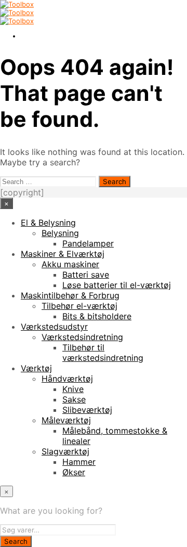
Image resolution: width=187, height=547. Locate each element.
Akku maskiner (70, 264)
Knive (73, 389)
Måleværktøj (66, 420)
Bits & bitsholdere (96, 316)
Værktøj (36, 368)
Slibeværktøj (87, 410)
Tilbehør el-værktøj (79, 306)
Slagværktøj (65, 451)
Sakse (74, 399)
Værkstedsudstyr (54, 326)
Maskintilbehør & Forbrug (70, 295)
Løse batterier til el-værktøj (116, 285)
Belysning (60, 233)
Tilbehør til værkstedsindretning (102, 352)
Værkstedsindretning (82, 337)
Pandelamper (88, 243)
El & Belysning (48, 222)
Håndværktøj (67, 378)
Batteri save (85, 274)
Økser (73, 472)
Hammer (79, 462)
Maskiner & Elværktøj (62, 254)
